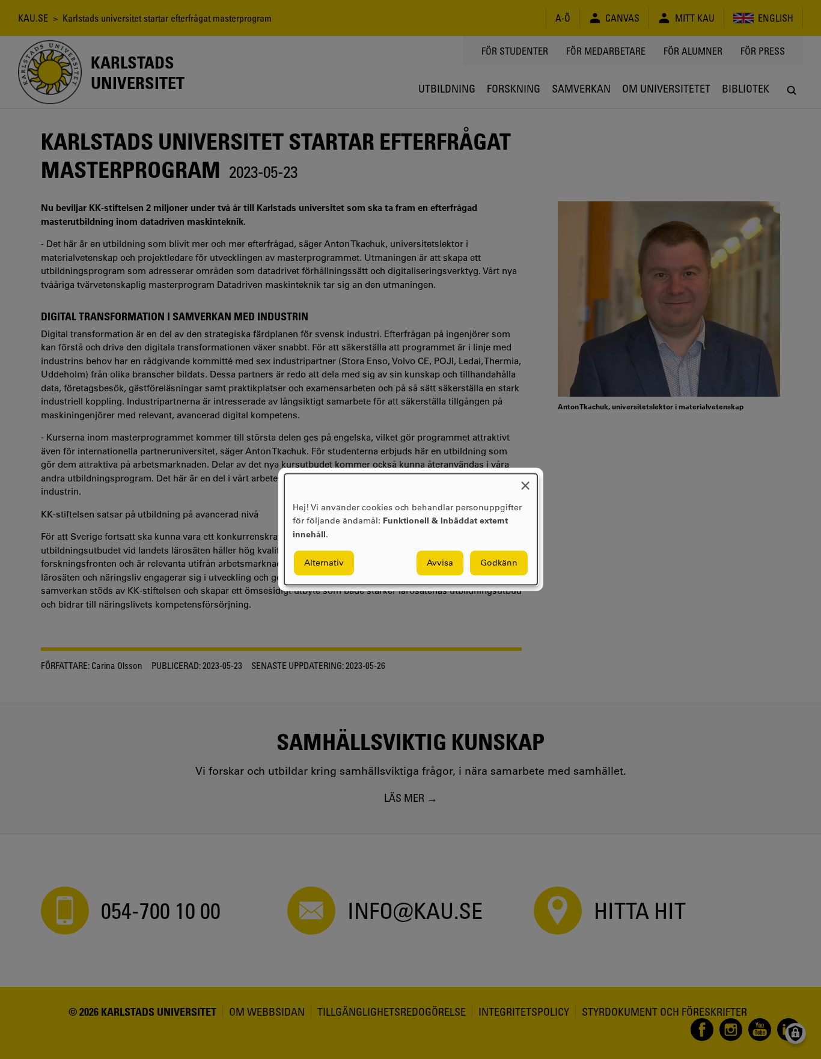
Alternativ (324, 563)
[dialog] (410, 529)
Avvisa (440, 563)
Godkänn (498, 563)
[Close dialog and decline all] (525, 481)
